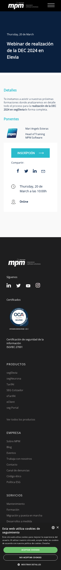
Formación (13, 509)
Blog (9, 447)
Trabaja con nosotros (19, 458)
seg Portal (12, 407)
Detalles (46, 543)
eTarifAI (11, 396)
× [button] (57, 527)
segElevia (12, 372)
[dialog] (30, 547)
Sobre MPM (13, 441)
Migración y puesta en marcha (24, 515)
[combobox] (53, 527)
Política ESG (13, 482)
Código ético (14, 476)
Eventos (11, 453)
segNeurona (14, 378)
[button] (30, 564)
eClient (11, 402)
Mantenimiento (16, 504)
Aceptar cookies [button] (30, 550)
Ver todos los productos (21, 419)
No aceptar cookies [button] (30, 557)
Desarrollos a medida (19, 521)
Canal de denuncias (18, 470)
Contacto (12, 464)
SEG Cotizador (15, 390)
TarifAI (10, 384)
